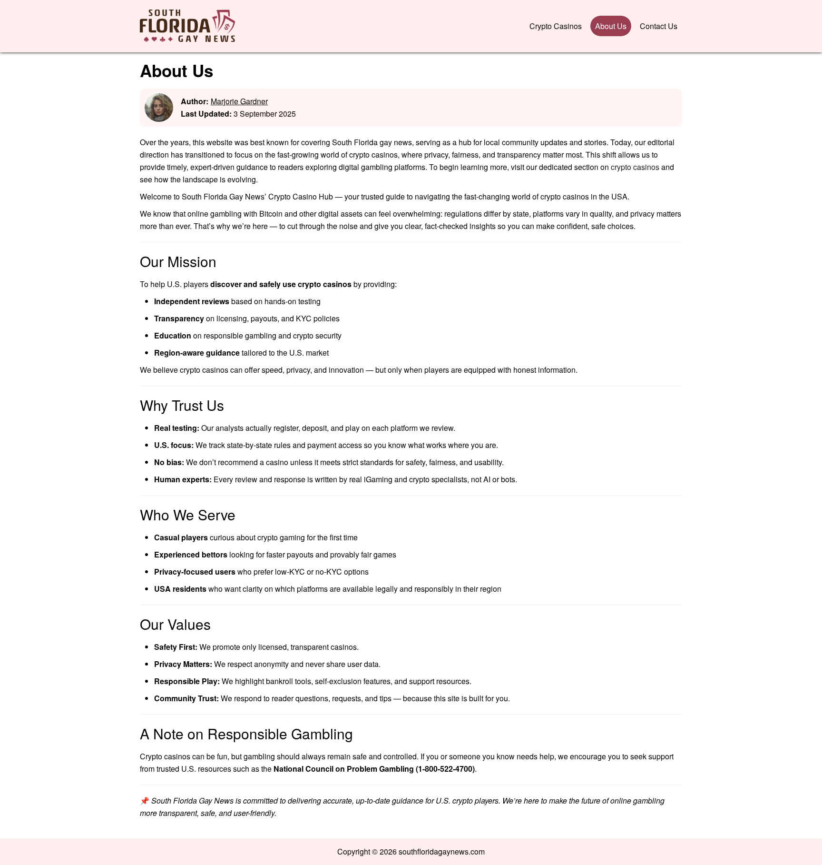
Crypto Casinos (555, 25)
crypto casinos (635, 166)
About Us (610, 25)
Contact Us (658, 25)
